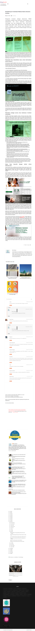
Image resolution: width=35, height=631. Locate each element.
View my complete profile (12, 450)
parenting (5, 597)
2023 (10, 512)
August (11, 527)
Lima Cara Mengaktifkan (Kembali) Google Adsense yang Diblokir (18, 476)
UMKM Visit (14, 595)
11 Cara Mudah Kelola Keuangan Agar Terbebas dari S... (18, 536)
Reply (10, 305)
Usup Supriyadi (12, 342)
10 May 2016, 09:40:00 (29, 319)
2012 (10, 552)
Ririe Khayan (14, 311)
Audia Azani (12, 376)
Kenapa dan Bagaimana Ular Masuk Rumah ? (18, 459)
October (11, 525)
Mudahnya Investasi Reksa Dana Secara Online (17, 541)
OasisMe (11, 356)
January (11, 546)
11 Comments (14, 15)
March (11, 544)
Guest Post (13, 591)
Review (21, 594)
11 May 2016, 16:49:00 (29, 356)
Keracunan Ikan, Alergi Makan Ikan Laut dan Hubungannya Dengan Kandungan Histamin (19, 485)
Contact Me (11, 489)
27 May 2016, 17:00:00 (29, 370)
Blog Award (19, 588)
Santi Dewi (11, 319)
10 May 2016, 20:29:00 (29, 349)
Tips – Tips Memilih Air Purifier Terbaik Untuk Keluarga (12, 278)
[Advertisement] (18, 421)
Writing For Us (24, 595)
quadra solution (12, 370)
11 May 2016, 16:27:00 (28, 326)
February (11, 545)
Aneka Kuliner (10, 588)
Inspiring (27, 591)
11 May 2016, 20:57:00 (29, 364)
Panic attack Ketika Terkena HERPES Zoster (19, 480)
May (11, 531)
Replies (9, 307)
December (12, 522)
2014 (10, 549)
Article (15, 588)
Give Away (8, 591)
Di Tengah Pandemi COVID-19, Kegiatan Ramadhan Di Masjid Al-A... (25, 278)
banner (29, 595)
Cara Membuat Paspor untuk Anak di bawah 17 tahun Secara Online (18, 467)
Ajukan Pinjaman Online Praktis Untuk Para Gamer (12, 294)
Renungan (17, 594)
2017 (10, 520)
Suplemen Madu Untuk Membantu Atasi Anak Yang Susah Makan (19, 492)
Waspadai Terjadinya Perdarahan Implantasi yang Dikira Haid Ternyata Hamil (18, 472)
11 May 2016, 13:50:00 (28, 309)
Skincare (25, 594)
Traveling (5, 595)
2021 (10, 515)
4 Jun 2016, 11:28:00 (30, 376)
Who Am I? (18, 595)
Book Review (24, 588)
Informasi (22, 591)
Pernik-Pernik (12, 594)
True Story (9, 595)
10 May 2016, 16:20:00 (29, 342)
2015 (10, 548)
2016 (10, 521)
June (11, 530)
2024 (10, 511)
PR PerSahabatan (6, 594)
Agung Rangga (12, 349)
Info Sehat (18, 591)
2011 (10, 553)
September (12, 526)
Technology (29, 594)
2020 (10, 516)
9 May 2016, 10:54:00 (29, 301)
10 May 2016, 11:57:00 (29, 336)
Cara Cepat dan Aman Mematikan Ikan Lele (19, 455)
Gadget (5, 591)
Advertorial (5, 588)
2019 (10, 517)
